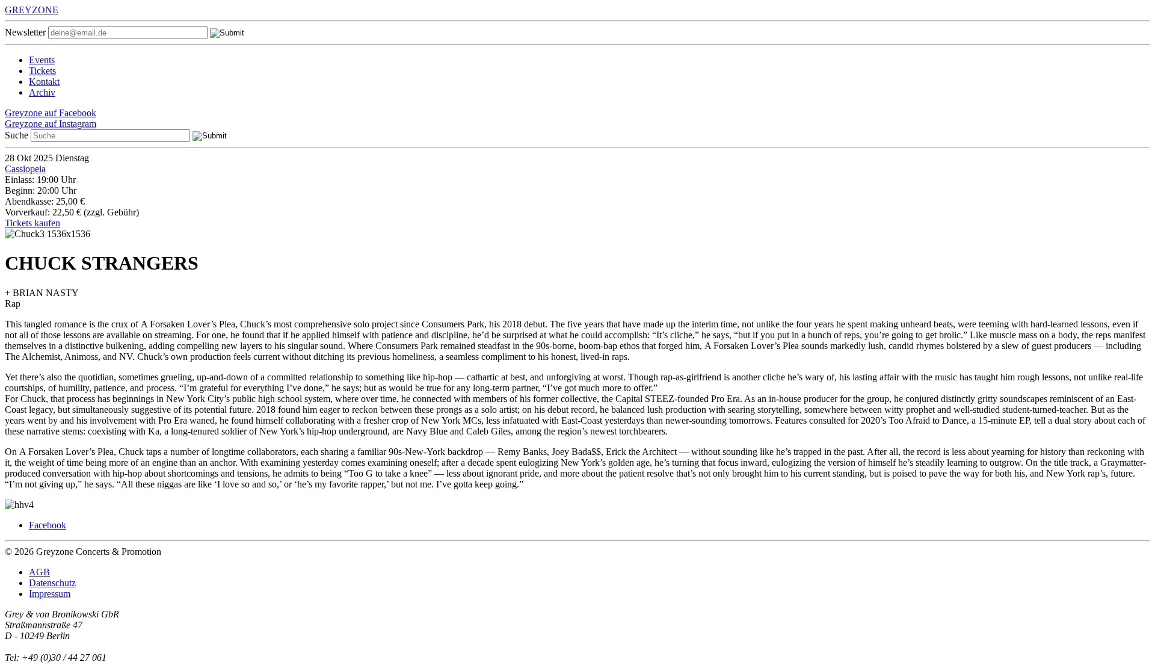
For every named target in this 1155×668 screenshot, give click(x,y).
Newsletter (25, 32)
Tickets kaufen (32, 223)
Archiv (42, 92)
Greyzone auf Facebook (50, 113)
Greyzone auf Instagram (50, 124)
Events (42, 60)
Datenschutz (52, 583)
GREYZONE (31, 10)
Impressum (49, 594)
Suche (16, 135)
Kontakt (44, 81)
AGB (39, 572)
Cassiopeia (25, 169)
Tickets (42, 71)
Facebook (47, 525)
